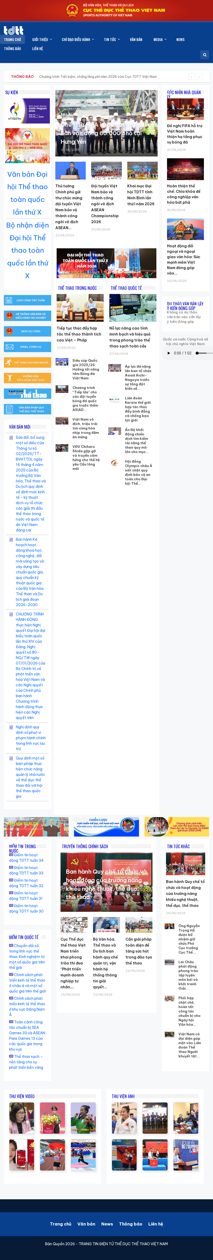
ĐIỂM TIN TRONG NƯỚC (22, 848)
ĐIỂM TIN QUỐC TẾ (23, 937)
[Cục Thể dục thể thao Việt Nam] (13, 30)
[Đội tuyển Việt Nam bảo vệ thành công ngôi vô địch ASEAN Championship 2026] (106, 171)
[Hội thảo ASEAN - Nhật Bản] (21, 1105)
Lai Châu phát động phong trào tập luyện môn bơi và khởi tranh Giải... (188, 975)
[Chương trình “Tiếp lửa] (62, 389)
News (107, 1224)
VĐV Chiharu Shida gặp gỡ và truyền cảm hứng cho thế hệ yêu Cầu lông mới (86, 457)
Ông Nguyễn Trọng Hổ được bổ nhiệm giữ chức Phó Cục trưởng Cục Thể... (189, 939)
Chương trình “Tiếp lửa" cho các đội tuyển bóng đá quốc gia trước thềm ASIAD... (85, 399)
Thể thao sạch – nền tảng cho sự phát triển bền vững (26, 1062)
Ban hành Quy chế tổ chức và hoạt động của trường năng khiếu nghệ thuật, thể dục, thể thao (185, 893)
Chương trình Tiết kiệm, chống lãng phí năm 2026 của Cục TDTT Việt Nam (98, 76)
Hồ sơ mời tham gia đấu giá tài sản (38, 76)
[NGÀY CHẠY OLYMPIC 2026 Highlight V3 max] (52, 1105)
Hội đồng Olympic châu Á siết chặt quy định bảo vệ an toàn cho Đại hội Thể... (138, 472)
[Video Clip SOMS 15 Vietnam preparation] (52, 1142)
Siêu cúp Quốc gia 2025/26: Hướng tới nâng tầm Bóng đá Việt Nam (85, 369)
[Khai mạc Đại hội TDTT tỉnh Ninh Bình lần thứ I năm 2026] (142, 171)
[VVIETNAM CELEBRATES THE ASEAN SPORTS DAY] (83, 1142)
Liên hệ (155, 1224)
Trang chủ (60, 1224)
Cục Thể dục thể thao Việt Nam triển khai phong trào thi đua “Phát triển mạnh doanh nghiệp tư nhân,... (73, 963)
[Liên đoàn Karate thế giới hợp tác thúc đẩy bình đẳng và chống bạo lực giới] (114, 399)
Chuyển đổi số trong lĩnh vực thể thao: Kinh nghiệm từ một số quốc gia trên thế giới (27, 956)
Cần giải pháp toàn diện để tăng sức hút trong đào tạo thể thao (138, 951)
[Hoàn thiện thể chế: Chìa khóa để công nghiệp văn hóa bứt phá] (185, 158)
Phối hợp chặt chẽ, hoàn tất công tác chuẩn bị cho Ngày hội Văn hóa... (189, 1011)
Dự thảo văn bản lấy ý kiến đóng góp (185, 306)
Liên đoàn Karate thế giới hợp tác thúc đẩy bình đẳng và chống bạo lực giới (138, 409)
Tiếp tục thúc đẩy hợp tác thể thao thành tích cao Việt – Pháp (79, 334)
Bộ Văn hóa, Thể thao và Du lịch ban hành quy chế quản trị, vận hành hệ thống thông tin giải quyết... (105, 963)
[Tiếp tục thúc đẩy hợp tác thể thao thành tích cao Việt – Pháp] (80, 307)
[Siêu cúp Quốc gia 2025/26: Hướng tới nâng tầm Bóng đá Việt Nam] (62, 362)
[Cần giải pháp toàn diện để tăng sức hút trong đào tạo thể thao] (138, 925)
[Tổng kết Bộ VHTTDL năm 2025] (83, 1105)
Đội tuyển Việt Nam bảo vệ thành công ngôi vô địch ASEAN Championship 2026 (105, 204)
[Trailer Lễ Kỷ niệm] (21, 1142)
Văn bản (86, 1224)
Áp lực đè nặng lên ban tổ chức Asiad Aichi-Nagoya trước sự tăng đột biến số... (138, 377)
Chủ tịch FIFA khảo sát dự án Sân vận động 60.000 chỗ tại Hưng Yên (101, 133)
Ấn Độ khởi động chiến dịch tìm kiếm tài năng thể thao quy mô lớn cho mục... (137, 441)
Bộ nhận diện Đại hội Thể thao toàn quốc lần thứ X (27, 250)
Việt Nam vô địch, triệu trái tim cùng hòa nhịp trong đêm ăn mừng (85, 428)
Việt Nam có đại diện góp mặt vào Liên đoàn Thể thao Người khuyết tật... (189, 1045)
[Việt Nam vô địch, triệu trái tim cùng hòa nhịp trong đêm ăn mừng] (62, 420)
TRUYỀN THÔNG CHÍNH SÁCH (85, 846)
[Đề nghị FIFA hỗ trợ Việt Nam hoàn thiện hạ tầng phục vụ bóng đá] (185, 98)
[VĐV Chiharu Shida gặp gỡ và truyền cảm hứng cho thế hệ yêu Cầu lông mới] (62, 448)
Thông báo (130, 1224)
